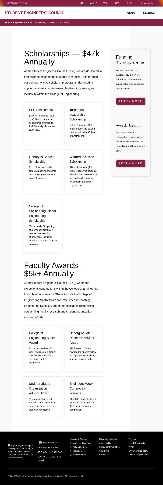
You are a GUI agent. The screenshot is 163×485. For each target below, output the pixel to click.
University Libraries (108, 439)
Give (117, 3)
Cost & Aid (104, 451)
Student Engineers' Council (19, 22)
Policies (132, 439)
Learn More (130, 101)
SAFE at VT (104, 454)
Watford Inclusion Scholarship (82, 159)
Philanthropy (41, 22)
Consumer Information (109, 447)
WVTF (131, 447)
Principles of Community (81, 443)
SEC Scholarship (41, 110)
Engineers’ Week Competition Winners (81, 388)
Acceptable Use (77, 451)
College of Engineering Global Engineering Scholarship (42, 213)
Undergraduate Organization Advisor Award (39, 388)
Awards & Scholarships (59, 22)
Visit (106, 3)
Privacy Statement (78, 447)
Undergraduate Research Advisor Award (82, 337)
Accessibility (105, 443)
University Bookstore (138, 451)
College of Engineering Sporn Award (42, 337)
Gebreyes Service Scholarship (41, 159)
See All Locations (50, 452)
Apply (93, 3)
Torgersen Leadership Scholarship (78, 114)
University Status (78, 439)
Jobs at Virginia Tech (138, 454)
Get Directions (48, 447)
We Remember (79, 454)
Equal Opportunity (136, 443)
